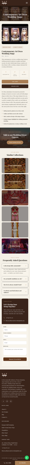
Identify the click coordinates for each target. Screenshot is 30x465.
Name (4, 326)
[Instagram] (7, 401)
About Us (4, 409)
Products (12, 9)
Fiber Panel (5, 433)
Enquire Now (15, 86)
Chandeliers (5, 430)
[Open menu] (26, 3)
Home (6, 9)
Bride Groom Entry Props (8, 427)
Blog (3, 414)
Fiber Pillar (4, 435)
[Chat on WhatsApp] (27, 458)
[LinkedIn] (10, 401)
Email (4, 339)
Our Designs (5, 412)
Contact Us (4, 417)
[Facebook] (3, 401)
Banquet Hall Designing (8, 425)
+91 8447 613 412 (9, 317)
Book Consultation (15, 142)
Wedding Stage (20, 9)
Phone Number (7, 333)
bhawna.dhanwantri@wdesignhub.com (15, 320)
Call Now (15, 81)
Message (5, 346)
